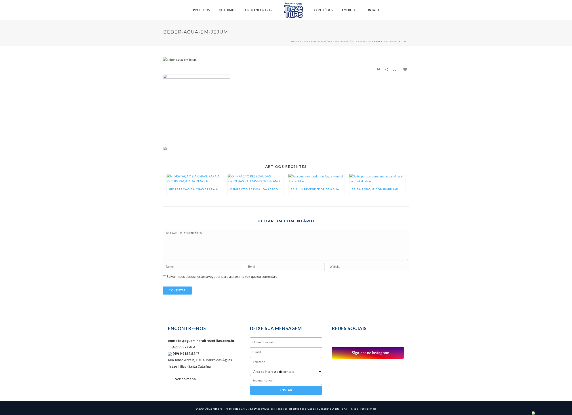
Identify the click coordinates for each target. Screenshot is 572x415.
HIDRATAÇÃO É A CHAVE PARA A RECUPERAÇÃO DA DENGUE (196, 189)
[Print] (378, 69)
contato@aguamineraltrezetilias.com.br (201, 340)
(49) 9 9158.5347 (186, 353)
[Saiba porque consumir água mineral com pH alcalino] (377, 179)
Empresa (348, 10)
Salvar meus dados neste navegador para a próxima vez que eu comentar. (222, 276)
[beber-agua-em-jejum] (286, 59)
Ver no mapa (185, 379)
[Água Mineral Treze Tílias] (293, 10)
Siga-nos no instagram (370, 352)
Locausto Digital (330, 408)
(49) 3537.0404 (183, 347)
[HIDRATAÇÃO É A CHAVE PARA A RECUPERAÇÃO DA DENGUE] (195, 179)
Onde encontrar (259, 10)
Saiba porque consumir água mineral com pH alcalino (379, 189)
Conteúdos (323, 10)
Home (295, 41)
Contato (371, 10)
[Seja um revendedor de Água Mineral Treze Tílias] (316, 179)
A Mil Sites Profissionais (360, 408)
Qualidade (227, 10)
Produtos (201, 10)
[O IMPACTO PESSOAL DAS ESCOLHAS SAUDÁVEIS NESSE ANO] (256, 179)
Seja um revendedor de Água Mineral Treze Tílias (318, 189)
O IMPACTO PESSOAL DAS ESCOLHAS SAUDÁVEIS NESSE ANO (257, 189)
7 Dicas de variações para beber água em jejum (336, 41)
